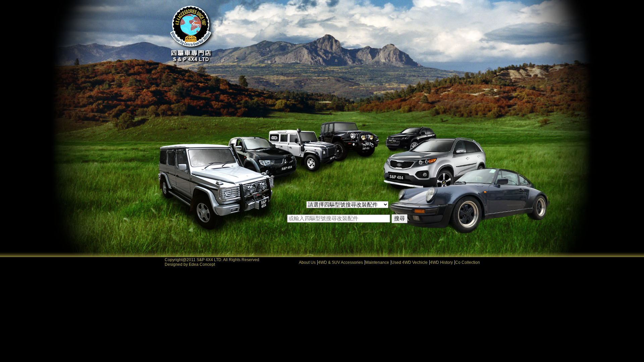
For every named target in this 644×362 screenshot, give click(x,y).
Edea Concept (202, 264)
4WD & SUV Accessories (340, 262)
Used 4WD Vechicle (409, 262)
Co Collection (467, 262)
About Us (307, 262)
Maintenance (377, 262)
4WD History (441, 262)
